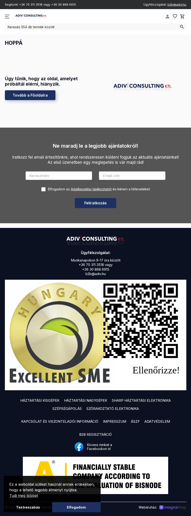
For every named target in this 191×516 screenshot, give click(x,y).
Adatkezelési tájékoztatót (91, 189)
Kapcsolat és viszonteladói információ (59, 421)
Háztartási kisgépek (39, 400)
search (181, 26)
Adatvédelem (157, 421)
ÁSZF (135, 421)
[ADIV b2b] (95, 240)
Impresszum (114, 421)
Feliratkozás (95, 203)
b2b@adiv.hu (176, 4)
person (167, 16)
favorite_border (174, 16)
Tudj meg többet (23, 495)
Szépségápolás (67, 408)
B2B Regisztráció (95, 434)
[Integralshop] (172, 507)
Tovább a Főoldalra (30, 95)
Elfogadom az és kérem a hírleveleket (99, 189)
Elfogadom (76, 507)
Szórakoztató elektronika (112, 408)
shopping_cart (182, 16)
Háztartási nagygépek (85, 400)
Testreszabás (28, 507)
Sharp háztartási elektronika (141, 400)
